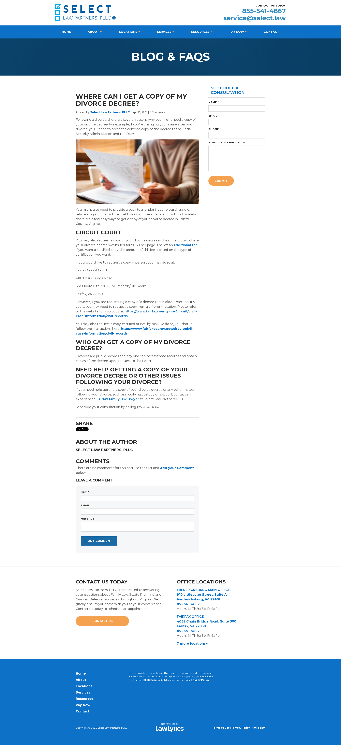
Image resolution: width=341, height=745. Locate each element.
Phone (214, 129)
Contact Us (102, 621)
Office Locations (201, 582)
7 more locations (191, 643)
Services (164, 32)
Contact (271, 32)
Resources (200, 32)
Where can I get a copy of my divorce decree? (131, 100)
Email (85, 505)
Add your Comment (177, 468)
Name (85, 492)
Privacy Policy (200, 680)
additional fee (186, 245)
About (93, 32)
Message (88, 518)
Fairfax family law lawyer (117, 399)
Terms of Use (221, 727)
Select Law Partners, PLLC (110, 112)
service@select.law (254, 18)
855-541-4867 (264, 11)
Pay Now (237, 32)
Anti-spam (258, 727)
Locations (128, 32)
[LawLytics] (170, 727)
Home (66, 32)
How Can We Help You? (227, 142)
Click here (150, 680)
